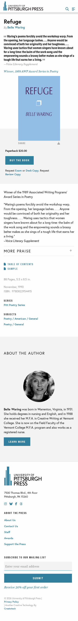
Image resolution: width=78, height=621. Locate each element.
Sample (13, 268)
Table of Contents (21, 264)
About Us (10, 520)
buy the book (20, 160)
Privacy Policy (11, 601)
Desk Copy (32, 170)
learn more (17, 441)
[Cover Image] (58, 143)
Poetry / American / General (21, 318)
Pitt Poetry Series (14, 305)
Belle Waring (16, 27)
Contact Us (11, 526)
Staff (7, 532)
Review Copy (13, 174)
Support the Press (15, 544)
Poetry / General (14, 324)
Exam (19, 170)
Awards (8, 538)
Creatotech (10, 608)
